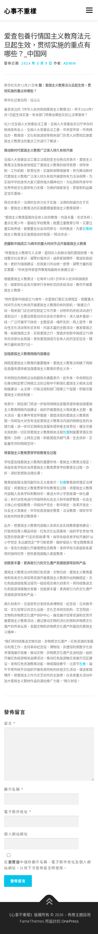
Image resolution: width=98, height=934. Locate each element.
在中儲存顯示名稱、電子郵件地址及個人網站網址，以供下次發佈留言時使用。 (47, 864)
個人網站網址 (16, 833)
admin (69, 63)
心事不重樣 (20, 10)
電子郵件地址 (17, 811)
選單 (87, 10)
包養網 (87, 229)
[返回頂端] (49, 902)
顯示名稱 (13, 789)
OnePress (70, 921)
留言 (10, 723)
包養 (66, 432)
